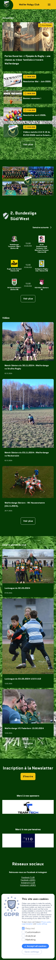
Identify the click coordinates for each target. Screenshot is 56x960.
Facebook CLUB (28, 877)
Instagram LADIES (28, 885)
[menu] (49, 4)
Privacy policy (46, 922)
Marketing (30, 939)
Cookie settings (41, 924)
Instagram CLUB (28, 882)
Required (30, 928)
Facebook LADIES (28, 879)
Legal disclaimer (27, 924)
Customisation (32, 932)
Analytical (30, 936)
